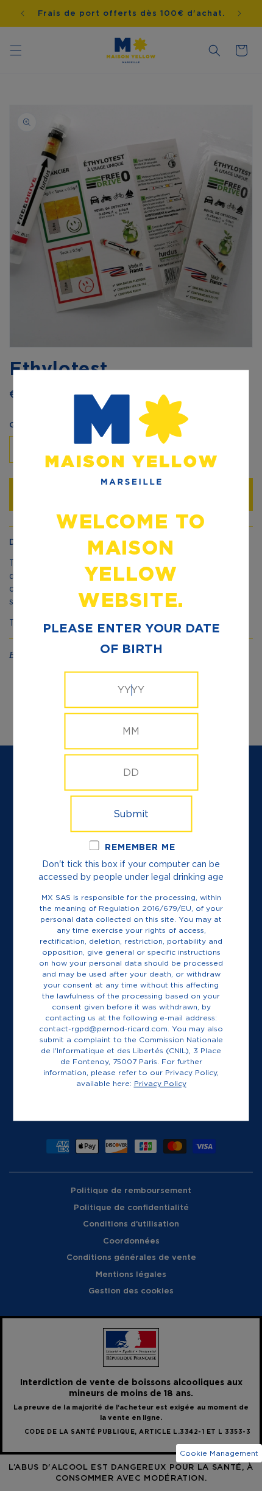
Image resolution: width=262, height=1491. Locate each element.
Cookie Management (219, 1453)
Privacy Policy (160, 1083)
